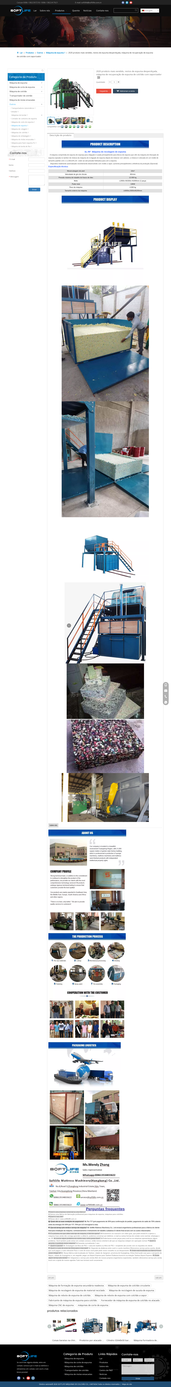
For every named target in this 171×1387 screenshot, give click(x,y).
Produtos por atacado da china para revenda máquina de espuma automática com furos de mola (91, 1340)
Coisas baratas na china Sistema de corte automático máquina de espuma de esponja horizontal (64, 1340)
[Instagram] (33, 1378)
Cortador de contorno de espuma (24, 118)
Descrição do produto (60, 135)
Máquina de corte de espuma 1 (23, 122)
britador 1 (15, 112)
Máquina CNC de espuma (61, 1305)
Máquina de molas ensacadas (22, 100)
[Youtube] (130, 2)
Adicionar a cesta (127, 91)
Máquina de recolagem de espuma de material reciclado (77, 1290)
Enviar (34, 189)
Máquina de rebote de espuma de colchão (70, 1295)
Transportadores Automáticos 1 (23, 108)
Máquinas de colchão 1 (20, 132)
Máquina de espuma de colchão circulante (129, 1285)
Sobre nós (104, 1366)
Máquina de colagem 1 (20, 129)
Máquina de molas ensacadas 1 (23, 139)
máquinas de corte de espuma (93, 1305)
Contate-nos (105, 1378)
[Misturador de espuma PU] (27, 1356)
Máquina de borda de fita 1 (21, 146)
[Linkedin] (127, 2)
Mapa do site (127, 1384)
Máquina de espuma (18, 83)
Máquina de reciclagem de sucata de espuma (131, 1290)
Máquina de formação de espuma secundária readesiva (76, 1285)
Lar (100, 1358)
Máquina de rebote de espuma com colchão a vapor (121, 1295)
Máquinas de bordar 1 (19, 115)
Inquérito (104, 91)
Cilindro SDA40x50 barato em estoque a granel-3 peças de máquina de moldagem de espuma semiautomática (119, 1340)
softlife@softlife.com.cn (91, 2)
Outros (13, 104)
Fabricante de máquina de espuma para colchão (73, 1300)
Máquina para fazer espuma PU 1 (24, 143)
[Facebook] (123, 2)
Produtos (103, 1362)
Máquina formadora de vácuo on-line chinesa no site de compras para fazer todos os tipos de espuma (146, 1340)
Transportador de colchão (21, 95)
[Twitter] (23, 1378)
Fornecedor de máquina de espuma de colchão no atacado (130, 1300)
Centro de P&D (106, 1370)
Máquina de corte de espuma (22, 87)
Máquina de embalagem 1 (21, 136)
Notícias (103, 1374)
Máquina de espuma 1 (19, 125)
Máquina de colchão (18, 91)
